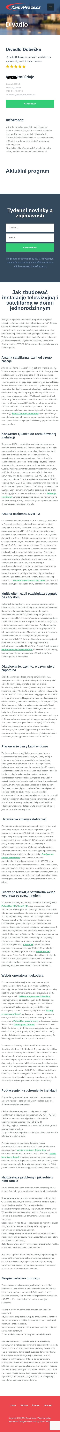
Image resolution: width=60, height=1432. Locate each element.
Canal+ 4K (28, 944)
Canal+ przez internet (24, 1024)
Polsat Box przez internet (25, 1021)
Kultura (24, 1405)
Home (13, 1405)
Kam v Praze (23, 7)
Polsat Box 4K (43, 951)
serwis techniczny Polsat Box (31, 1150)
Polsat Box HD (8, 906)
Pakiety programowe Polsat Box (34, 996)
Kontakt (48, 1405)
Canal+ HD (22, 906)
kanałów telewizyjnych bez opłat (29, 580)
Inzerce (35, 1405)
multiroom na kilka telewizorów (16, 649)
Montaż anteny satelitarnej (25, 413)
